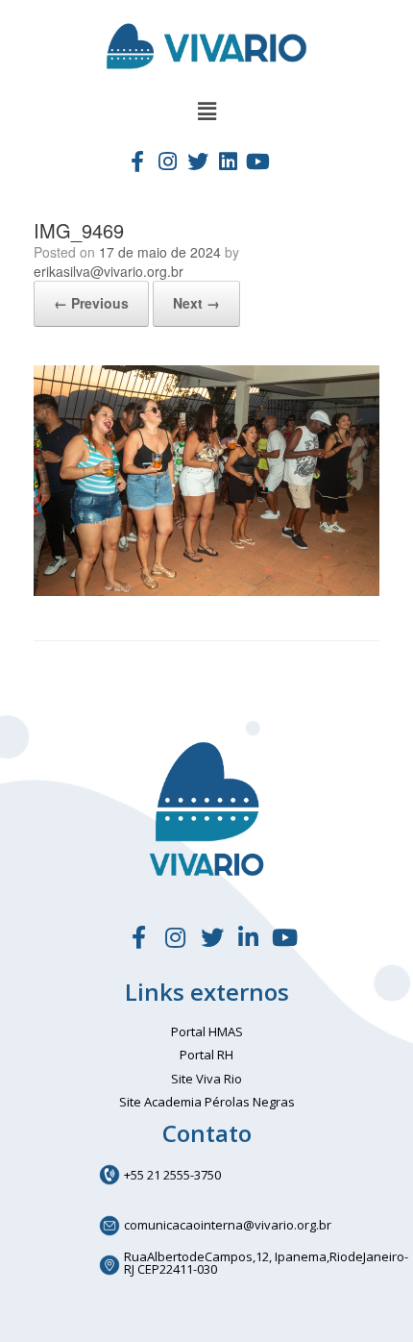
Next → (196, 302)
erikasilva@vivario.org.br (108, 271)
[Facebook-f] (137, 160)
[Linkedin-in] (249, 937)
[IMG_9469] (206, 591)
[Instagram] (167, 160)
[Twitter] (197, 160)
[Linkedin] (227, 160)
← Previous (91, 302)
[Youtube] (258, 160)
